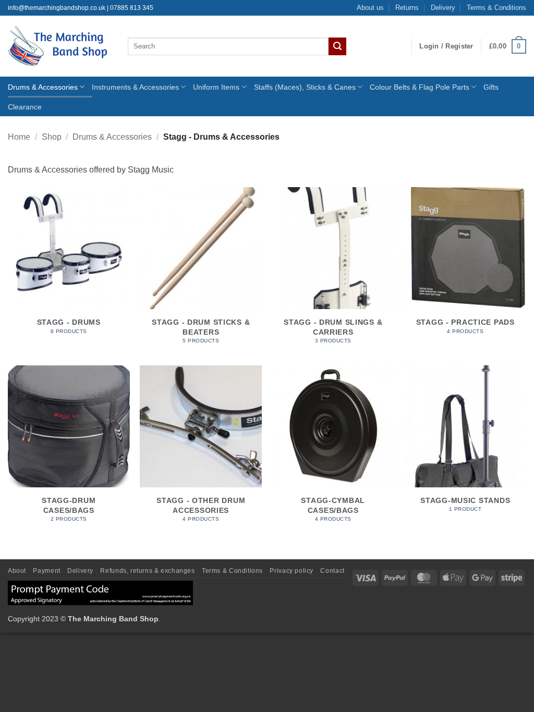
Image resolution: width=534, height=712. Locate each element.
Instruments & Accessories (135, 87)
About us (370, 7)
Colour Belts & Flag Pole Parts (419, 87)
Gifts (491, 87)
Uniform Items (216, 87)
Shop (52, 136)
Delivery (443, 7)
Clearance (25, 107)
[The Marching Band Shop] (60, 46)
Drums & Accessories (43, 87)
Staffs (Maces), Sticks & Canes (305, 87)
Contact (332, 570)
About (17, 570)
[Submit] (337, 46)
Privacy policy (291, 570)
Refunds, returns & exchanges (147, 570)
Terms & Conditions (496, 7)
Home (19, 136)
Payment (46, 570)
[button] (446, 46)
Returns (407, 7)
